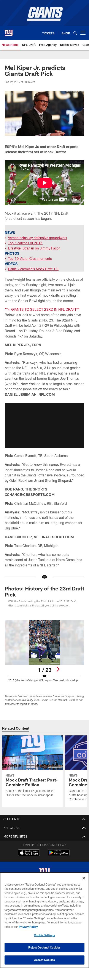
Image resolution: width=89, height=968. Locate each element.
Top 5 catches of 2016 (25, 243)
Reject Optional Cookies (44, 947)
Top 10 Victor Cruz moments (30, 258)
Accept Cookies (44, 960)
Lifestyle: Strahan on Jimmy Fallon (34, 248)
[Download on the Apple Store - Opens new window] (29, 853)
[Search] (75, 33)
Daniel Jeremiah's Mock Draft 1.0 (33, 269)
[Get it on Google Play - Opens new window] (58, 854)
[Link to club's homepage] (8, 31)
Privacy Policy (28, 926)
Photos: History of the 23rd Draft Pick (44, 591)
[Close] (84, 878)
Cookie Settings (44, 935)
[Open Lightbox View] (44, 651)
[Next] (57, 669)
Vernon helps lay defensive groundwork (37, 238)
